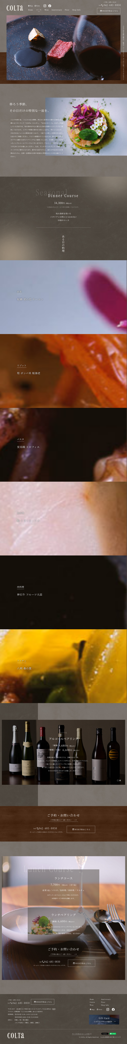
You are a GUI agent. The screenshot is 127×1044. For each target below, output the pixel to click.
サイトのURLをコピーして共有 (81, 1034)
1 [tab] (118, 781)
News (36, 6)
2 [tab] (120, 781)
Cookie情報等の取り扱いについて (111, 1037)
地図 (53, 1009)
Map (30, 6)
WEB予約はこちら (110, 11)
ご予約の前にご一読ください (61, 820)
